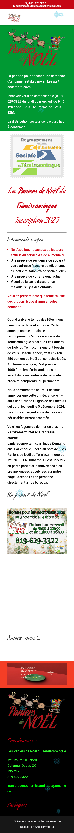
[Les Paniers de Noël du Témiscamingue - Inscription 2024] (37, 552)
